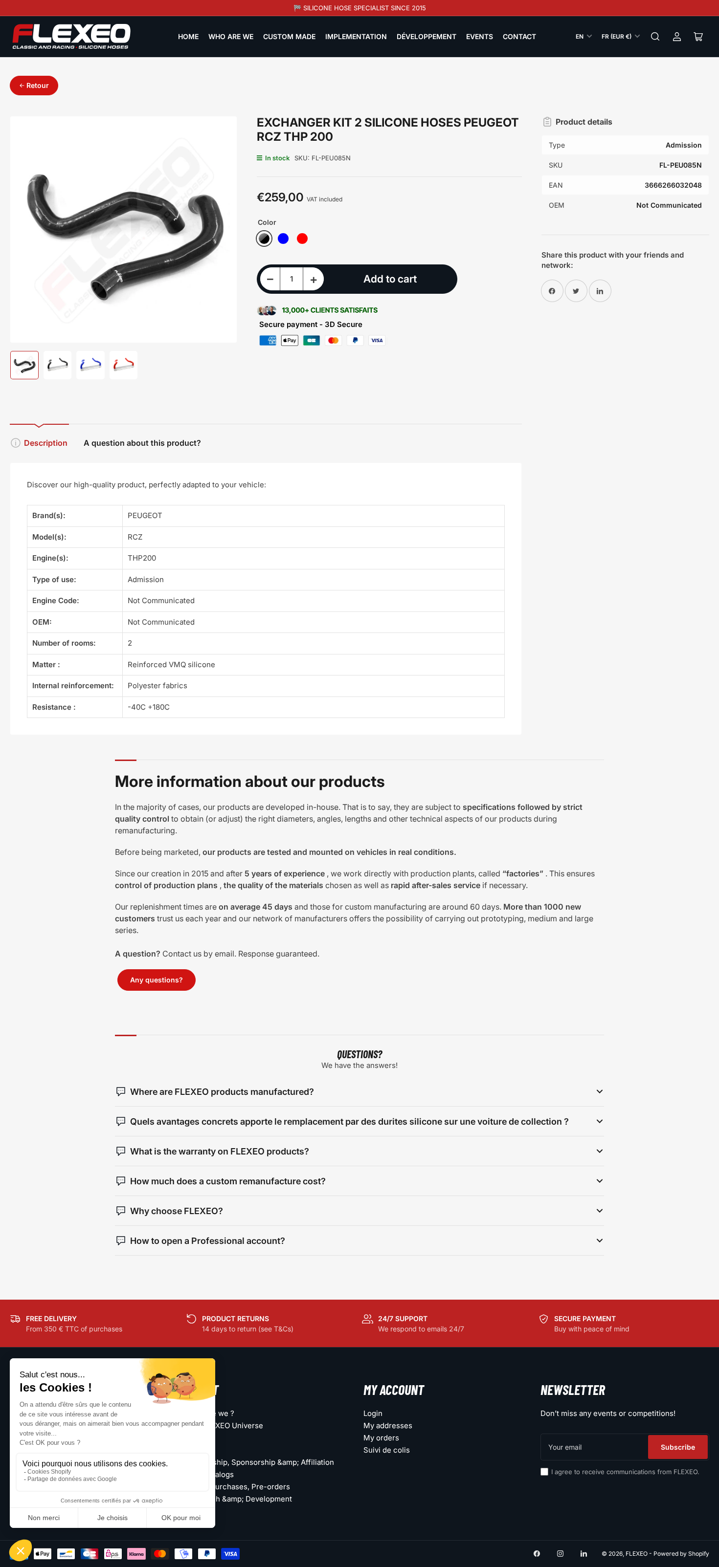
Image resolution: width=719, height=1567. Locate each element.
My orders (381, 1437)
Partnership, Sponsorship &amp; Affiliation (260, 1462)
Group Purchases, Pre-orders (238, 1486)
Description (45, 443)
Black (264, 238)
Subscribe (678, 1447)
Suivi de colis (386, 1450)
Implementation (356, 36)
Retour (37, 85)
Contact (519, 36)
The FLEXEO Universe (225, 1425)
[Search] (655, 36)
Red (302, 238)
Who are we (230, 36)
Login (372, 1413)
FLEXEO (637, 1553)
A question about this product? (142, 443)
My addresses (387, 1425)
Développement (426, 36)
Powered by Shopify (681, 1553)
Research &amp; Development (239, 1498)
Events (479, 36)
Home (188, 36)
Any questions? (156, 980)
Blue (283, 238)
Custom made (289, 36)
